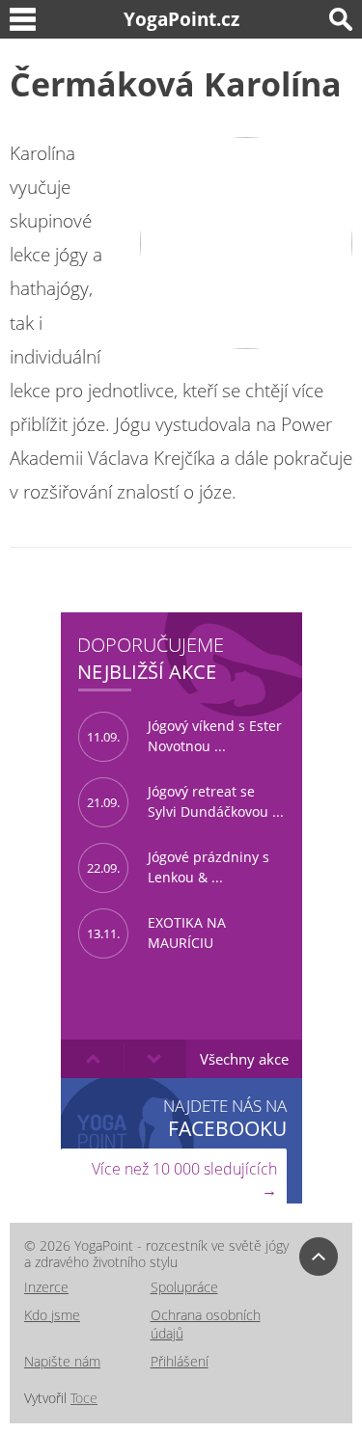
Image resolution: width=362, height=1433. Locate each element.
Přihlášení (180, 1361)
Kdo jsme (52, 1315)
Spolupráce (184, 1287)
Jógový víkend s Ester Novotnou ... (184, 735)
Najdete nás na (225, 1117)
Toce (83, 1398)
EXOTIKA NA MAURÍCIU (156, 932)
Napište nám (62, 1361)
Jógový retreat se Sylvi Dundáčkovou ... (185, 801)
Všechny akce (244, 1058)
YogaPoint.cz (181, 19)
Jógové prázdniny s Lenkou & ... (178, 867)
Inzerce (46, 1287)
